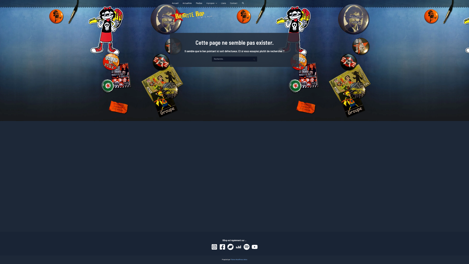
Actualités (187, 3)
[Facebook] (222, 247)
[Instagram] (214, 247)
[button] (215, 3)
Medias (199, 3)
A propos (210, 3)
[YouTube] (255, 247)
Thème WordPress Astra (239, 259)
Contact (233, 3)
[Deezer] (238, 247)
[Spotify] (247, 247)
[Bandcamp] (230, 247)
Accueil (175, 3)
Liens (223, 3)
